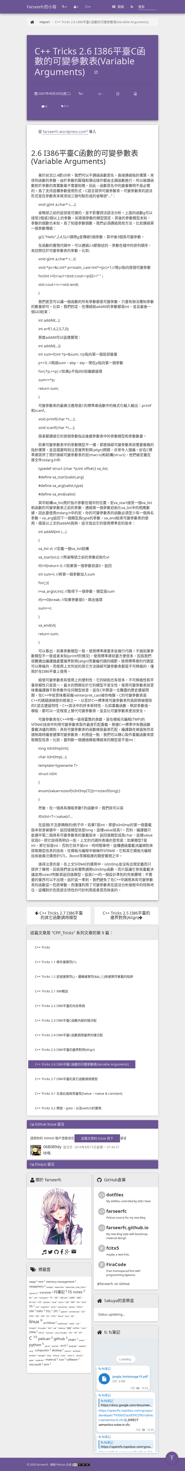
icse (62, 1359)
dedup (72, 1307)
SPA (32, 1311)
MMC (79, 1297)
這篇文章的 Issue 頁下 (97, 1138)
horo (67, 1316)
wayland (83, 1346)
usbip (72, 1323)
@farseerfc (105, 1284)
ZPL (56, 1311)
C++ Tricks (42, 947)
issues (82, 1340)
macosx (68, 1351)
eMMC (72, 1297)
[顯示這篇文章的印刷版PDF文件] (118, 94)
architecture (75, 1311)
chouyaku (42, 1328)
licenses (50, 1333)
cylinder (47, 1302)
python (36, 1344)
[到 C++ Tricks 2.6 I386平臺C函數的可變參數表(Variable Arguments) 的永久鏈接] (96, 72)
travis (64, 1355)
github (60, 1338)
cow (37, 1307)
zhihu (33, 1332)
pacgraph (73, 1346)
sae (55, 1328)
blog (49, 1355)
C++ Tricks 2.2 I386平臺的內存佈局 (60, 1006)
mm (41, 1282)
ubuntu (79, 1355)
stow (84, 1328)
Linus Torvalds (61, 1333)
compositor (43, 1350)
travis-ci (71, 1355)
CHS (40, 1302)
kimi (50, 1328)
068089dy (52, 1146)
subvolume (63, 1307)
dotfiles (77, 1328)
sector (61, 1302)
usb (78, 1323)
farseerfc (116, 1211)
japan (32, 1360)
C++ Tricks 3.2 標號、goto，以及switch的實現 (68, 1108)
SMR (73, 1302)
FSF (76, 1333)
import (44, 22)
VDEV (32, 1316)
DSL (49, 1311)
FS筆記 (60, 1291)
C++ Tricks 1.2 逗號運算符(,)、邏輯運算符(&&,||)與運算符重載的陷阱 (84, 976)
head (54, 1302)
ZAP (43, 1316)
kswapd (50, 1287)
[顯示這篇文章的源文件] (99, 94)
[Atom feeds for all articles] (131, 6)
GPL (71, 1333)
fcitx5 (112, 1248)
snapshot (45, 1307)
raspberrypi (63, 1323)
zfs (32, 1306)
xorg (31, 1351)
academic (40, 1360)
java (47, 1364)
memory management (61, 1282)
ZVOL (54, 1316)
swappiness (37, 1286)
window (33, 1355)
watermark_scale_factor (76, 1287)
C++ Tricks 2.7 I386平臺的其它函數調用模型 (66, 1079)
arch (64, 1346)
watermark (60, 1287)
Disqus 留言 (44, 1164)
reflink (80, 1307)
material (52, 1359)
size (36, 1297)
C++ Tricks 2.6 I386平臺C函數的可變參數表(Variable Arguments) (82, 1064)
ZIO (83, 1311)
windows (77, 1351)
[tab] (92, 1124)
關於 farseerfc (49, 1179)
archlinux (50, 1323)
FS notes (76, 1291)
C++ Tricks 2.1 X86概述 (51, 991)
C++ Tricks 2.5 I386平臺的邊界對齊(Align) (65, 1049)
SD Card (33, 1302)
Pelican (60, 1464)
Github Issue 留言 (49, 1124)
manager (42, 1355)
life (73, 1316)
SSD (57, 1297)
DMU (41, 1311)
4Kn (78, 1302)
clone (54, 1307)
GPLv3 (42, 1333)
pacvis (48, 1346)
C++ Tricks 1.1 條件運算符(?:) (55, 962)
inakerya (62, 1328)
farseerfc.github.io (127, 1227)
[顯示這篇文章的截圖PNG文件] (135, 94)
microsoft (36, 1364)
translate (46, 1292)
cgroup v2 (34, 1293)
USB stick (64, 1297)
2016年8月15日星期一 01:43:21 (97, 1147)
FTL (52, 1297)
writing (56, 1355)
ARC (38, 1316)
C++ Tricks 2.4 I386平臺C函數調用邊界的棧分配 (69, 1035)
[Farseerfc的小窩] (32, 22)
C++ (66, 106)
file (31, 1297)
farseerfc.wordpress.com (64, 131)
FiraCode (116, 1264)
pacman (56, 1346)
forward (33, 1328)
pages (73, 1339)
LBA (68, 1302)
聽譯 (69, 1328)
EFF (81, 1333)
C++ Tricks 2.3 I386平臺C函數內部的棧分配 (66, 1020)
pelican (45, 1338)
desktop (58, 1350)
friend (61, 1316)
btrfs (84, 1302)
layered (64, 1311)
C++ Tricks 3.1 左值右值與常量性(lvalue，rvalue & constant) (78, 1093)
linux (35, 1322)
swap (33, 1282)
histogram (44, 1297)
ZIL (48, 1316)
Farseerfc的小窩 (41, 6)
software (73, 1359)
